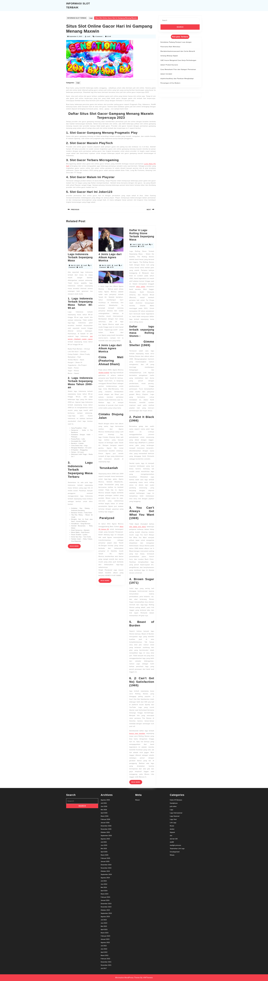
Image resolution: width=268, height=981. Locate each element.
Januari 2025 (105, 861)
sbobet (172, 829)
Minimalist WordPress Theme (127, 977)
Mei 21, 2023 (106, 265)
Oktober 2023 (105, 910)
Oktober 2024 (105, 871)
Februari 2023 (105, 936)
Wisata (172, 855)
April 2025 (104, 852)
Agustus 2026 (105, 800)
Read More (75, 546)
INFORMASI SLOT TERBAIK (76, 18)
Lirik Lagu (173, 822)
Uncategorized (174, 852)
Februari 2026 (105, 819)
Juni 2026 (104, 806)
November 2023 (106, 907)
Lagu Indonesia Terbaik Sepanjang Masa (80, 257)
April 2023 (104, 929)
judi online (173, 806)
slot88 (172, 842)
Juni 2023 (104, 923)
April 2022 (104, 952)
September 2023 (106, 913)
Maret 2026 (104, 816)
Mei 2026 (104, 809)
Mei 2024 (104, 887)
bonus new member (137, 733)
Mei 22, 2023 (75, 265)
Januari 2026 (105, 822)
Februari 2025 (105, 858)
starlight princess (175, 845)
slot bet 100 (174, 839)
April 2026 (104, 813)
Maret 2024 (104, 894)
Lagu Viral (173, 819)
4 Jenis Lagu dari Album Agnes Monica (110, 257)
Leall (88, 36)
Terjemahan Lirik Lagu (177, 848)
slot (171, 835)
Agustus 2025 (105, 839)
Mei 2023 (104, 926)
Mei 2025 (104, 848)
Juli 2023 (104, 920)
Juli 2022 (104, 946)
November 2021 (106, 965)
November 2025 (106, 829)
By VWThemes (146, 977)
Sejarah (172, 832)
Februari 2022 (105, 958)
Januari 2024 (105, 900)
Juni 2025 (104, 845)
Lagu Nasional (174, 816)
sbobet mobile (104, 372)
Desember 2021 (106, 962)
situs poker (140, 286)
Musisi (172, 826)
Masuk (137, 800)
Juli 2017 (104, 968)
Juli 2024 (104, 881)
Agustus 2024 (105, 877)
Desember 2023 (106, 903)
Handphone (174, 803)
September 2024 (106, 874)
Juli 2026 (104, 803)
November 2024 (106, 868)
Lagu (91, 18)
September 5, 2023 (75, 36)
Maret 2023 (104, 933)
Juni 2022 (104, 949)
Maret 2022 (104, 955)
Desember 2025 (106, 826)
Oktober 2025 (105, 832)
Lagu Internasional (176, 813)
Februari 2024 (105, 897)
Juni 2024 (104, 884)
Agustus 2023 (105, 916)
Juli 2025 (104, 842)
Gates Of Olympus (176, 800)
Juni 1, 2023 (137, 244)
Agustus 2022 (105, 942)
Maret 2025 (104, 855)
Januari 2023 (105, 939)
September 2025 (106, 835)
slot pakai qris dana (137, 526)
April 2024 (104, 890)
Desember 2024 (106, 865)
